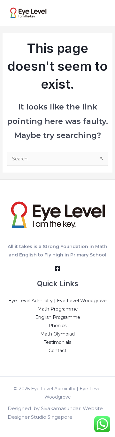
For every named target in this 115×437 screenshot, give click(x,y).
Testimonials (57, 342)
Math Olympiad (57, 334)
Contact (57, 350)
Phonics (57, 325)
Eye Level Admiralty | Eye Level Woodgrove (57, 300)
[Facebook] (57, 268)
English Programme (57, 317)
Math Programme (57, 309)
